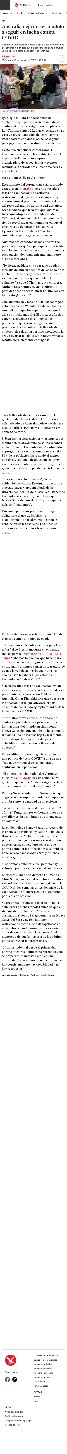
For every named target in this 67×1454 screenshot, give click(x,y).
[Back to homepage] (19, 1360)
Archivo (37, 1397)
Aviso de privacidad (14, 1412)
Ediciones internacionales (45, 1360)
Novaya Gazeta (41, 1386)
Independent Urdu (42, 1377)
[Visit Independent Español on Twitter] (14, 1379)
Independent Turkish (43, 1369)
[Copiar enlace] (62, 58)
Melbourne (9, 122)
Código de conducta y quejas (18, 1421)
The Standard (40, 1382)
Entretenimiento (37, 13)
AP (3, 21)
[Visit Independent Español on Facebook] (7, 1379)
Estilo (20, 13)
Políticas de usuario (14, 1416)
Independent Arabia (43, 1364)
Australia (25, 189)
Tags (36, 1401)
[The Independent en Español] (33, 5)
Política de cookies (13, 1425)
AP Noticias (8, 56)
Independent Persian (43, 1373)
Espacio (56, 13)
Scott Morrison (24, 778)
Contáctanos (11, 1372)
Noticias (7, 13)
